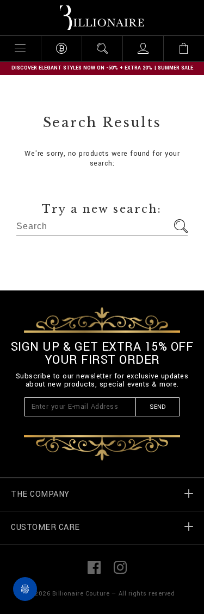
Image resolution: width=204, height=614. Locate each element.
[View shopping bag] (183, 48)
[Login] (142, 48)
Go (181, 226)
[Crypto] (61, 48)
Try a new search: (102, 209)
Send (157, 407)
